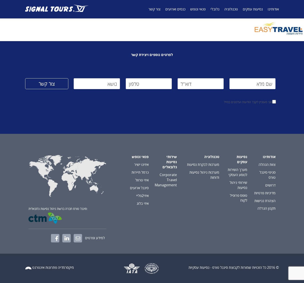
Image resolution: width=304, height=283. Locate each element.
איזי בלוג (143, 203)
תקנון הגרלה (266, 208)
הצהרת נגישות (265, 200)
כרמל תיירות (140, 172)
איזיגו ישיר (141, 164)
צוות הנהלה (267, 164)
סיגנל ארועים (139, 187)
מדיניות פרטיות (265, 193)
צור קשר (154, 9)
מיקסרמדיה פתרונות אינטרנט (53, 267)
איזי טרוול (142, 180)
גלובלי (215, 9)
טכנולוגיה (231, 9)
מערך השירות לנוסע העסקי (237, 172)
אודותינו (273, 9)
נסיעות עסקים (253, 9)
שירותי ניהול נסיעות (238, 185)
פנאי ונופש (198, 9)
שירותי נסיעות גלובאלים (169, 161)
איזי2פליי (142, 195)
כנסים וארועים (175, 9)
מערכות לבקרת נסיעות (203, 164)
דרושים (270, 185)
